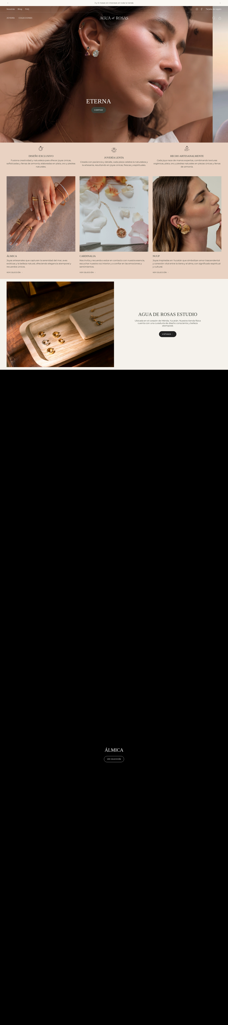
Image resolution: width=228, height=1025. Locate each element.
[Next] (220, 3)
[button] (11, 18)
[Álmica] (41, 214)
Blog (20, 9)
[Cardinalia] (114, 214)
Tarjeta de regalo (213, 9)
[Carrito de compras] (220, 18)
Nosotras (11, 9)
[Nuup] (187, 214)
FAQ (27, 9)
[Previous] (8, 3)
